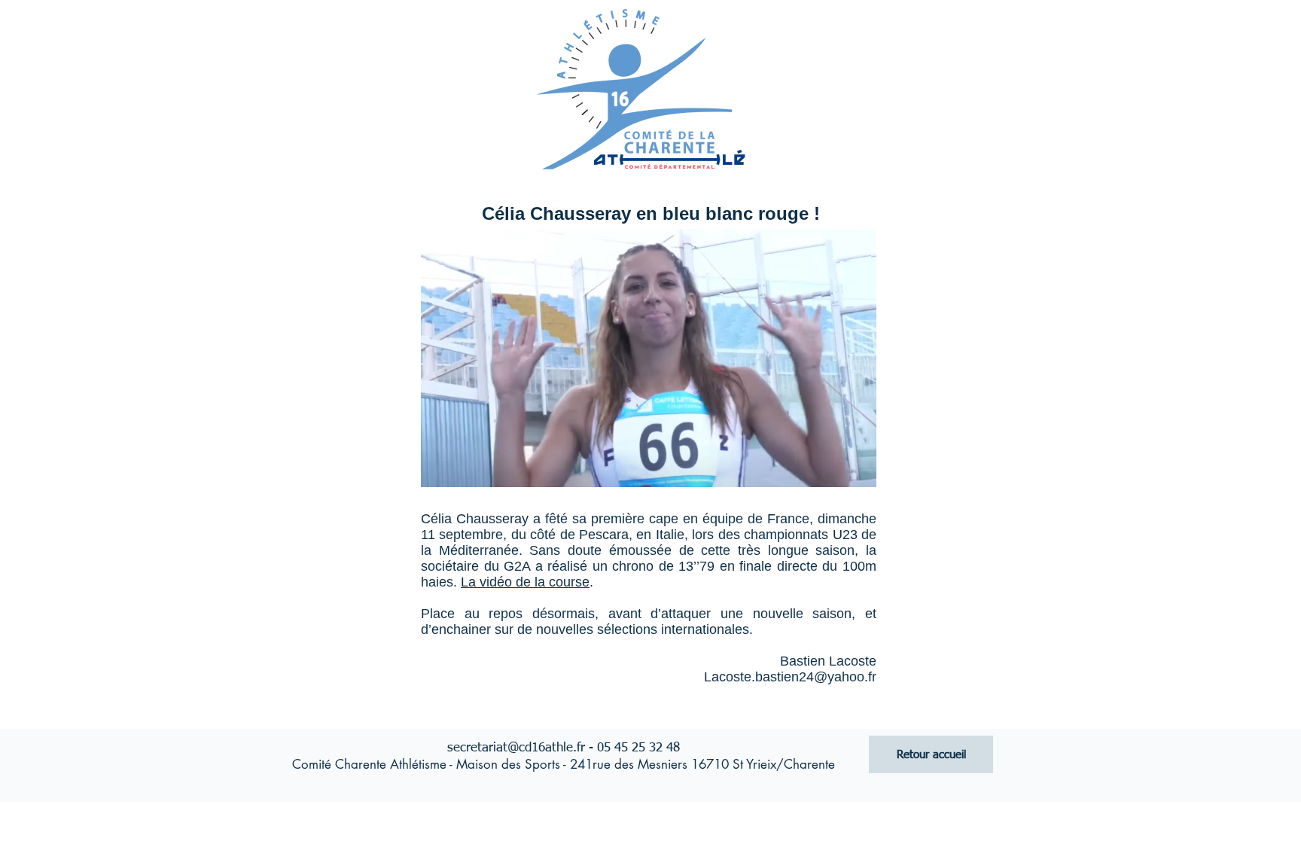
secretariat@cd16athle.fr (516, 748)
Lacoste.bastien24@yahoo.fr (790, 676)
